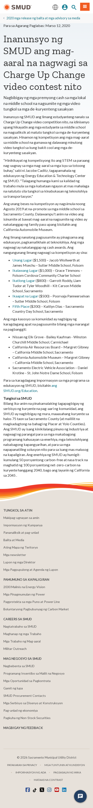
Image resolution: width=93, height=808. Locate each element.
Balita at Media (13, 540)
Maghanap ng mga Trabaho (22, 634)
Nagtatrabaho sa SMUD (20, 626)
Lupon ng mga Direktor (19, 562)
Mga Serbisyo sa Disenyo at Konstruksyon (33, 703)
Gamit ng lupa (13, 688)
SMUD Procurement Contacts (24, 695)
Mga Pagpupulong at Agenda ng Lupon (30, 569)
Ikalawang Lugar (25, 270)
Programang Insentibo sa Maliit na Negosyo (34, 673)
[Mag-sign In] (64, 7)
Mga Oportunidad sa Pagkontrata (27, 681)
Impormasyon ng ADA (31, 772)
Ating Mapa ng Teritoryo (20, 547)
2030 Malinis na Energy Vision (24, 587)
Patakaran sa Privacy (22, 765)
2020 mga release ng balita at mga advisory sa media (43, 18)
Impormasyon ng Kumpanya (22, 525)
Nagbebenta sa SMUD (19, 666)
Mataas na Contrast (48, 779)
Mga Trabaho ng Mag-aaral (22, 641)
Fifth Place (20, 306)
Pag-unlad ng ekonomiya (20, 710)
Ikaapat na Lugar (25, 296)
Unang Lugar (22, 260)
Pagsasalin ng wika (67, 772)
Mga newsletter (14, 555)
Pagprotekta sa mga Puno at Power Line (31, 602)
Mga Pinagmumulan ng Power (24, 594)
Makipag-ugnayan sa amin (21, 518)
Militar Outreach (15, 649)
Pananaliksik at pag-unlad (21, 532)
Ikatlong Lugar (23, 280)
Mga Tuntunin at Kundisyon (64, 765)
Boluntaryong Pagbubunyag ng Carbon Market (36, 609)
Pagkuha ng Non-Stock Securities (27, 718)
